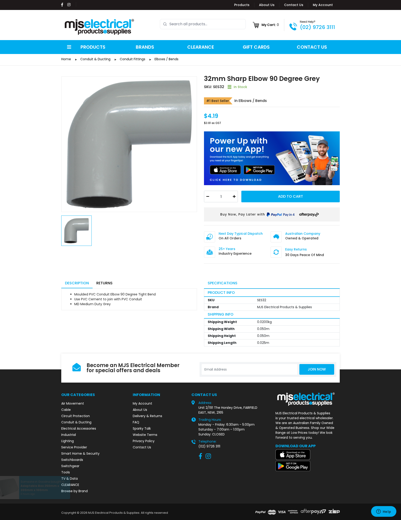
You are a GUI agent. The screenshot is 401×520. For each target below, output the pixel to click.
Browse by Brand (74, 491)
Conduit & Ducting (76, 422)
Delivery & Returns (147, 416)
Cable (66, 409)
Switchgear (70, 466)
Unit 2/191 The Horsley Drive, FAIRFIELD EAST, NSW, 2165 (227, 410)
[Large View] (129, 144)
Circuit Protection (75, 416)
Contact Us (293, 5)
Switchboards (72, 459)
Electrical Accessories (78, 428)
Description (77, 283)
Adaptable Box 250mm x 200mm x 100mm (44, 488)
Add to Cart (290, 196)
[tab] (77, 284)
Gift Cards (256, 47)
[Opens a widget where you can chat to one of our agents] (383, 512)
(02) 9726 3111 (317, 27)
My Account (323, 5)
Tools (65, 472)
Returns (104, 283)
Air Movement (72, 403)
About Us (267, 5)
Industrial (68, 434)
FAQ (136, 422)
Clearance (200, 47)
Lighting (67, 441)
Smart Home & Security (80, 453)
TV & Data (69, 478)
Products (241, 5)
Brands (145, 47)
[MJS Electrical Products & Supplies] (99, 27)
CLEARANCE (70, 484)
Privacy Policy (144, 441)
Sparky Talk (142, 428)
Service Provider (74, 447)
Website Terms (145, 434)
